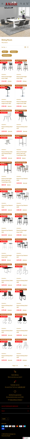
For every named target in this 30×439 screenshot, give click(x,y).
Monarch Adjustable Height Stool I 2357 (7, 102)
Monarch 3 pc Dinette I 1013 (22, 256)
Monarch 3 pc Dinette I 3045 (22, 179)
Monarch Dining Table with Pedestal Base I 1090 (7, 153)
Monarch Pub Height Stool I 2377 (7, 256)
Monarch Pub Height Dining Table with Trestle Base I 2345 (7, 180)
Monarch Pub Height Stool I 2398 (7, 77)
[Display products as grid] (25, 47)
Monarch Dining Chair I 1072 (22, 127)
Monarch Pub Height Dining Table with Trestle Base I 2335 (22, 153)
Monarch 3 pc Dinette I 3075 (22, 206)
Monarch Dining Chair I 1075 (7, 331)
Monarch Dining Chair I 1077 (7, 356)
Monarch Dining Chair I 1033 (22, 356)
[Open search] (21, 3)
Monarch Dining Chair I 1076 (22, 331)
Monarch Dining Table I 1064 (7, 281)
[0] (27, 4)
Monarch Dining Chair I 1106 (22, 306)
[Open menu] (2, 3)
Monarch (4, 74)
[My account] (24, 3)
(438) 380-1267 (21, 387)
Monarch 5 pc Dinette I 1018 (7, 231)
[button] (5, 52)
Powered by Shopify (6, 435)
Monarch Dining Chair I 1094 (7, 306)
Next (25, 365)
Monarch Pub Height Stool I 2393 (22, 77)
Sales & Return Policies (16, 399)
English (3, 418)
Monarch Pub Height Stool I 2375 (22, 231)
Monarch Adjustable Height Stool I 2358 (22, 102)
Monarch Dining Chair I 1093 (22, 281)
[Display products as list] (27, 47)
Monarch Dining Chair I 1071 (7, 127)
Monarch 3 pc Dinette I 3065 (7, 206)
